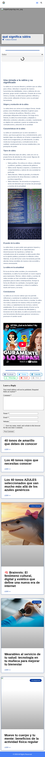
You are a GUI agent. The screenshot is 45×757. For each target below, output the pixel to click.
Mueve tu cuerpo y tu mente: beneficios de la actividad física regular (21, 738)
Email (6, 417)
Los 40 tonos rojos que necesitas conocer (21, 461)
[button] (37, 2)
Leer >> (7, 449)
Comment (7, 395)
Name (6, 413)
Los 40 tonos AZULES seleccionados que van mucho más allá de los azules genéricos (21, 485)
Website (6, 421)
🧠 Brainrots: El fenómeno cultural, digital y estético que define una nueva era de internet (22, 579)
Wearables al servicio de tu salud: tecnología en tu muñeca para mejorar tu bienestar (22, 659)
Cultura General (10, 39)
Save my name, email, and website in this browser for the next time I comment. (21, 427)
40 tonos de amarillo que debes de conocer (20, 442)
